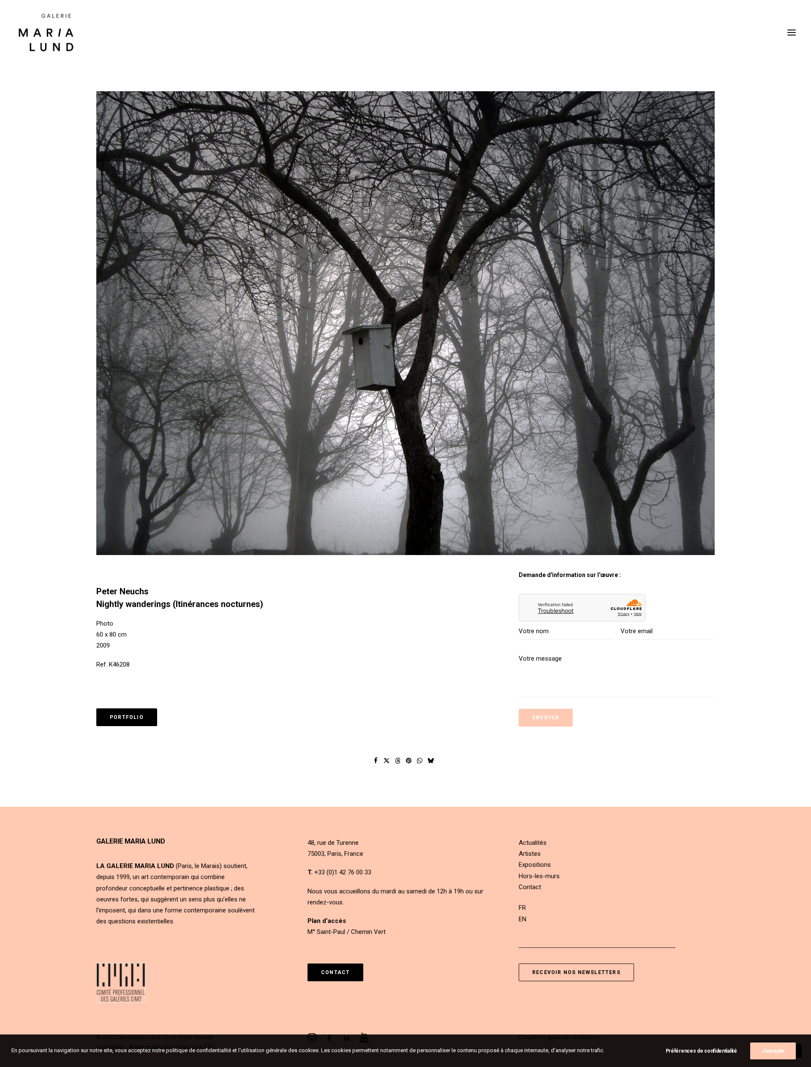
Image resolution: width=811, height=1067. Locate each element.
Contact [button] (335, 972)
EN (522, 919)
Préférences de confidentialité (701, 1051)
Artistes (530, 853)
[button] (791, 32)
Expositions (535, 864)
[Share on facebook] (376, 761)
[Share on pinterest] (409, 761)
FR (522, 908)
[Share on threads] (398, 761)
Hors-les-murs (539, 876)
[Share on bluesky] (431, 761)
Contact (530, 887)
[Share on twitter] (387, 761)
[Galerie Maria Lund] (46, 32)
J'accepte (773, 1051)
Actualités (533, 843)
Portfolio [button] (127, 717)
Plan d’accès (327, 921)
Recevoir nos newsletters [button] (576, 972)
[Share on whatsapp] (420, 761)
